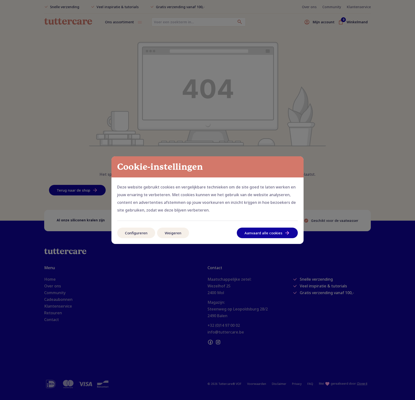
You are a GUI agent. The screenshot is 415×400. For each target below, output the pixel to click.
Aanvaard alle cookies (263, 232)
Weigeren (173, 232)
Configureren (136, 232)
